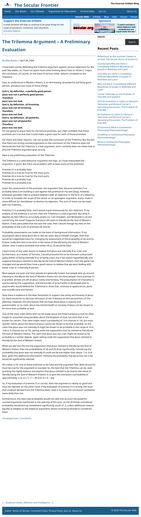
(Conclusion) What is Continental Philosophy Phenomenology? (114, 129)
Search (101, 36)
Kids (114, 16)
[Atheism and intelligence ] (38, 502)
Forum (123, 16)
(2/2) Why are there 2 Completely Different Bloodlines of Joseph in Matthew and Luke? (114, 76)
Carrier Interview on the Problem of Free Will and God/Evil (116, 96)
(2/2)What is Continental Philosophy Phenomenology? (116, 136)
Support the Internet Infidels (22, 21)
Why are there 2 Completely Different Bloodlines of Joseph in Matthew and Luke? (116, 86)
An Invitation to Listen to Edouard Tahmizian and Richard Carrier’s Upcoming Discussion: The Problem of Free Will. (117, 118)
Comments (25, 418)
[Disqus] (48, 460)
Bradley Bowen (10, 60)
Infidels (97, 16)
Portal (134, 16)
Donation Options (11, 31)
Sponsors (105, 21)
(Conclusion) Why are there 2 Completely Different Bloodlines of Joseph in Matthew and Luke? (115, 66)
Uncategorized (10, 418)
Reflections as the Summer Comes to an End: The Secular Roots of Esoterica (117, 58)
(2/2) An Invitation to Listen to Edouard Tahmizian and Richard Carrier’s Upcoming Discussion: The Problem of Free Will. (117, 105)
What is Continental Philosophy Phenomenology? (113, 143)
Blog (106, 16)
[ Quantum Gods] (12, 502)
